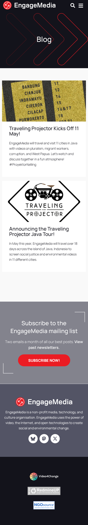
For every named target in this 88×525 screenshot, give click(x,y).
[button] (72, 5)
